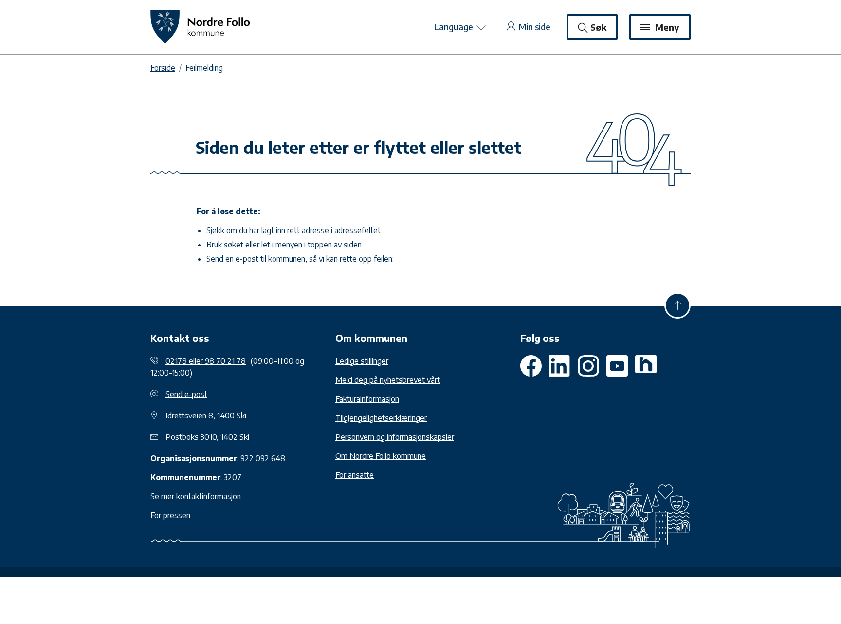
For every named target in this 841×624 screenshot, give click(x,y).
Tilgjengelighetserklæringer (381, 418)
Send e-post (186, 394)
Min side (534, 26)
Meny (666, 27)
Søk (598, 27)
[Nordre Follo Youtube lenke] (588, 366)
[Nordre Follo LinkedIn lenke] (646, 366)
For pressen (170, 515)
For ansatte (354, 475)
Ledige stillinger (361, 361)
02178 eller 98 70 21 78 (205, 361)
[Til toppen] (677, 305)
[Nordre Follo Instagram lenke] (617, 366)
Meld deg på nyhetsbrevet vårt (387, 380)
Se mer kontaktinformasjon (195, 496)
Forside (162, 68)
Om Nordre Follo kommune (380, 456)
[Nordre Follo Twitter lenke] (559, 366)
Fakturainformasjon (367, 399)
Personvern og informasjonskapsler (394, 437)
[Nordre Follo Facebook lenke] (531, 366)
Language (454, 26)
